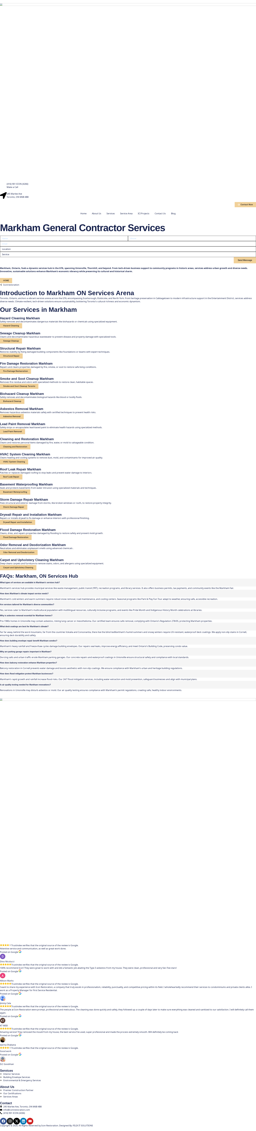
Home (83, 213)
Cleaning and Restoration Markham (27, 439)
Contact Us (160, 213)
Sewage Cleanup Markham (20, 333)
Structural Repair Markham (20, 348)
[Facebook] (3, 1121)
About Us (96, 213)
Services (111, 213)
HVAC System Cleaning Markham (25, 454)
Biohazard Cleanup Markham (22, 394)
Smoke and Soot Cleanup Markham (27, 378)
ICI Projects (143, 213)
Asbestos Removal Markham (21, 409)
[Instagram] (10, 1121)
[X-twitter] (16, 1121)
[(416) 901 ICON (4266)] (3, 185)
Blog (173, 213)
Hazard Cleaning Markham (20, 318)
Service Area (126, 213)
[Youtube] (30, 1121)
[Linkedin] (23, 1121)
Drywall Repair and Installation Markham (31, 514)
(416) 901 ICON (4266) (17, 183)
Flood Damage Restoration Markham (28, 530)
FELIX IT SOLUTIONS (83, 1125)
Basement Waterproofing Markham (26, 484)
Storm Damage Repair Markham (24, 499)
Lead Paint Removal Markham (22, 424)
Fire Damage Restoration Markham (26, 363)
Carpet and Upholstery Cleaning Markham (32, 560)
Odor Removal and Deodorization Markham (33, 545)
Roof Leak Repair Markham (20, 469)
